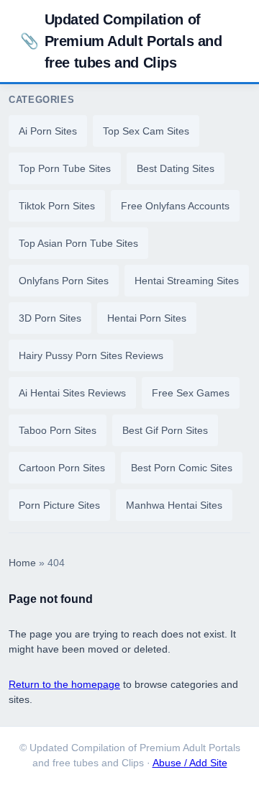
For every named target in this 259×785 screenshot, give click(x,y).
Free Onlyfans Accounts (175, 206)
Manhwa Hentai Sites (174, 505)
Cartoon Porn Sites (62, 467)
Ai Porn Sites (48, 131)
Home (22, 563)
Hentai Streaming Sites (187, 280)
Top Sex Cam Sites (146, 131)
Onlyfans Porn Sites (64, 280)
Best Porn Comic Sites (181, 467)
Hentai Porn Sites (146, 318)
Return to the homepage (64, 684)
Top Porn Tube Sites (65, 168)
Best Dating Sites (175, 168)
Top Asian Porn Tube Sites (78, 243)
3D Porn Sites (50, 318)
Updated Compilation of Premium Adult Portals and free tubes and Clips (121, 41)
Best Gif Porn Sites (165, 430)
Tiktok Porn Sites (57, 206)
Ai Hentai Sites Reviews (72, 393)
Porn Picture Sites (59, 505)
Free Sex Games (191, 393)
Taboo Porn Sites (57, 430)
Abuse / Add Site (190, 763)
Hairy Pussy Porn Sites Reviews (91, 355)
